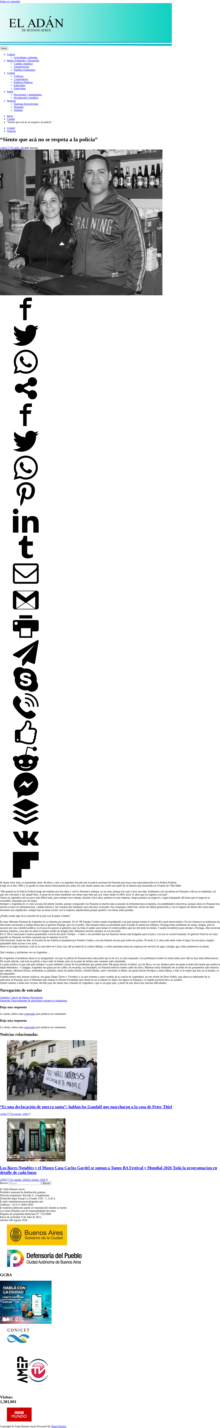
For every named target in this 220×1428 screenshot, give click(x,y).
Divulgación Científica (26, 97)
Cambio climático (23, 63)
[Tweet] (26, 347)
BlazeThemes (58, 1426)
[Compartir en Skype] (26, 691)
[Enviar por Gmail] (26, 612)
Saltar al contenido (10, 1)
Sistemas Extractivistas (26, 103)
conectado (29, 1013)
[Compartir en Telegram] (26, 664)
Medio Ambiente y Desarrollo (23, 60)
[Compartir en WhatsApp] (26, 373)
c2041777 (5, 147)
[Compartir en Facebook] (26, 320)
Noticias (11, 100)
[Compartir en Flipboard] (26, 876)
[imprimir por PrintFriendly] (26, 638)
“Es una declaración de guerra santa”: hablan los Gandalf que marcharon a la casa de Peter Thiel (86, 1107)
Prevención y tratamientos (28, 94)
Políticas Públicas (23, 82)
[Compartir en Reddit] (26, 770)
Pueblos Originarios (24, 69)
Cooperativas (21, 79)
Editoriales (19, 85)
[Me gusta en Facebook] (26, 744)
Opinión (18, 110)
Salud (10, 91)
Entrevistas (20, 88)
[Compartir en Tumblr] (26, 559)
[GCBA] (26, 1322)
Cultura (11, 54)
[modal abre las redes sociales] (26, 400)
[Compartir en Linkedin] (26, 532)
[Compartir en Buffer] (26, 823)
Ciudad (11, 73)
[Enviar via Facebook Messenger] (26, 797)
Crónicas (18, 76)
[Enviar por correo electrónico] (26, 585)
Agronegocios (21, 66)
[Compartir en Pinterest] (26, 506)
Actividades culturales (26, 57)
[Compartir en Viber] (26, 717)
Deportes (19, 107)
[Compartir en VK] (26, 850)
